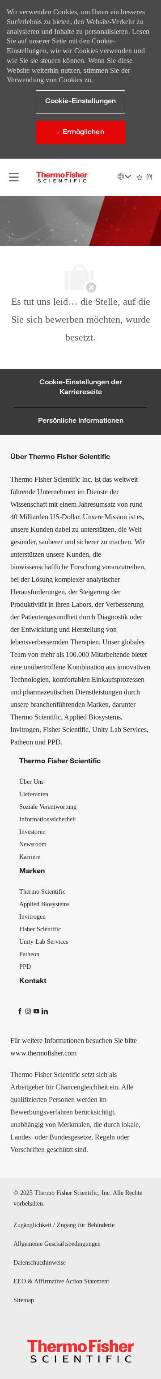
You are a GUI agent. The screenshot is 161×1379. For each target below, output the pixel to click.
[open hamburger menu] (13, 177)
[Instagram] (29, 1010)
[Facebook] (21, 1010)
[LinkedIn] (44, 1010)
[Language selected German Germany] (124, 176)
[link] (31, 781)
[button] (80, 102)
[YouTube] (37, 1010)
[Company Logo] (61, 177)
